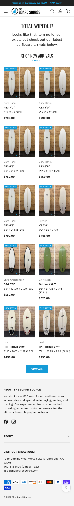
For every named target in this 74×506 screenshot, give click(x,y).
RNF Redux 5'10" (14, 346)
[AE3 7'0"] (19, 82)
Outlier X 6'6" (47, 284)
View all (37, 60)
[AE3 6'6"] (19, 141)
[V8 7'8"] (54, 200)
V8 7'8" (43, 225)
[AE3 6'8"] (19, 200)
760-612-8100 (12, 466)
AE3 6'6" (9, 166)
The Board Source (21, 497)
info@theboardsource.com (21, 470)
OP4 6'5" (9, 284)
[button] (68, 11)
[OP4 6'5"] (19, 259)
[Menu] (6, 11)
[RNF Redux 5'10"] (19, 322)
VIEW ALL (37, 369)
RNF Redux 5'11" (49, 346)
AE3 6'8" (9, 225)
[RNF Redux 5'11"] (54, 322)
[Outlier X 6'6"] (54, 259)
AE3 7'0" (9, 107)
